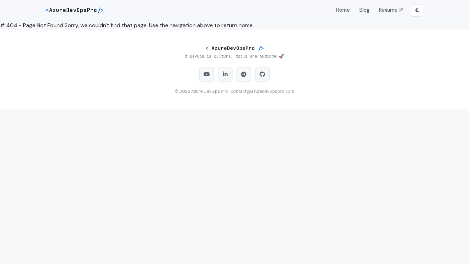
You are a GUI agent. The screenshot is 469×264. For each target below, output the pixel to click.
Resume (389, 10)
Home (343, 10)
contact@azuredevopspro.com (262, 91)
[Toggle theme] (417, 10)
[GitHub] (262, 74)
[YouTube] (206, 74)
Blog (364, 10)
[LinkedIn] (225, 74)
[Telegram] (244, 74)
